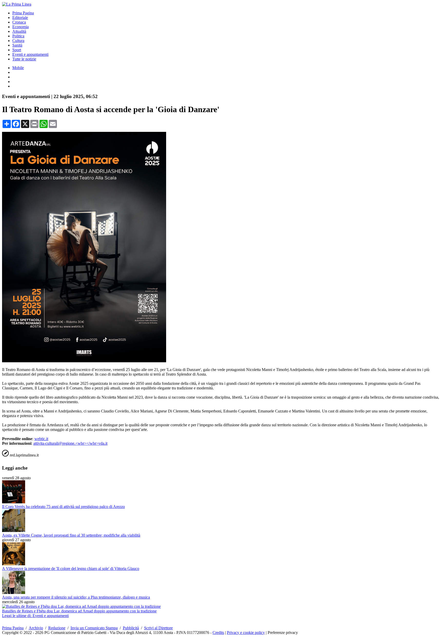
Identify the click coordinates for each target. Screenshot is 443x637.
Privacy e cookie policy (246, 632)
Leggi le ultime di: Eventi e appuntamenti (35, 615)
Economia (20, 27)
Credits (218, 632)
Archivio (36, 628)
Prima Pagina (23, 13)
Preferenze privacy (283, 632)
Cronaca (19, 22)
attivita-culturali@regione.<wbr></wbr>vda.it (70, 443)
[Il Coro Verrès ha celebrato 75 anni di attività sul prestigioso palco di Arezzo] (13, 502)
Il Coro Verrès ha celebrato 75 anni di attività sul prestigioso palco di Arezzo (63, 506)
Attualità (19, 31)
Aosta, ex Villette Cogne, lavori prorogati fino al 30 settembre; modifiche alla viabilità (71, 535)
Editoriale (20, 17)
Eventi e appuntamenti (30, 54)
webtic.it (41, 439)
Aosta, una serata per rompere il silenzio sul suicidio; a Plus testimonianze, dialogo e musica (76, 597)
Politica (18, 36)
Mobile (18, 68)
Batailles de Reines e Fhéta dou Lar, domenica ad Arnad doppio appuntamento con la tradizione (79, 611)
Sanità (17, 45)
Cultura (18, 40)
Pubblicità (131, 628)
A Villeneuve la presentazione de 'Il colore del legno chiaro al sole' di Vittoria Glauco (70, 568)
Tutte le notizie (24, 59)
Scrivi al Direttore (158, 628)
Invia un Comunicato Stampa (94, 628)
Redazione (56, 628)
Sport (16, 50)
